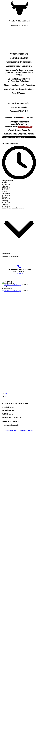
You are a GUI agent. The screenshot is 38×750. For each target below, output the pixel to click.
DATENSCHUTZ (12, 430)
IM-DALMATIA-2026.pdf (12, 285)
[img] (19, 7)
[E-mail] (6, 393)
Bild (24, 118)
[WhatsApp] (5, 396)
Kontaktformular (25, 127)
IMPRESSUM (27, 430)
